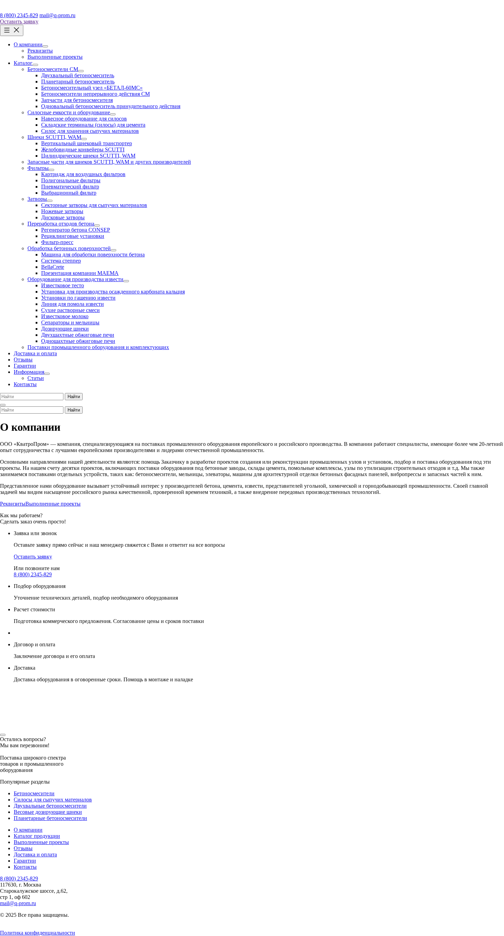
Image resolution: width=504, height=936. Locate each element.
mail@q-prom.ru (57, 15)
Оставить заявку (19, 21)
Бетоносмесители (34, 793)
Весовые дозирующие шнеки (48, 812)
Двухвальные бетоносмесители (50, 806)
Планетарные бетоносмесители (50, 818)
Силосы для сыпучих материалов (53, 799)
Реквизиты (12, 504)
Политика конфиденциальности (37, 933)
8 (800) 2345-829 (19, 15)
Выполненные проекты (53, 504)
